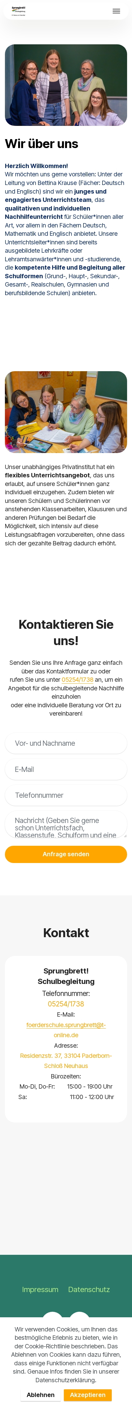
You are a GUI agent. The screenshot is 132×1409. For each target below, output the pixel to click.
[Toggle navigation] (116, 11)
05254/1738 (77, 679)
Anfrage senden (66, 854)
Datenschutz (89, 1289)
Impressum (40, 1289)
